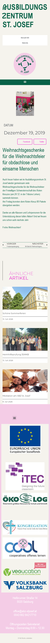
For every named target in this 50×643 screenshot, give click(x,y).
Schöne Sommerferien (14, 313)
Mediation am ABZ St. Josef (16, 396)
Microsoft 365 (25, 38)
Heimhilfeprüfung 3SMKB (16, 354)
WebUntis (25, 43)
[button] (25, 81)
